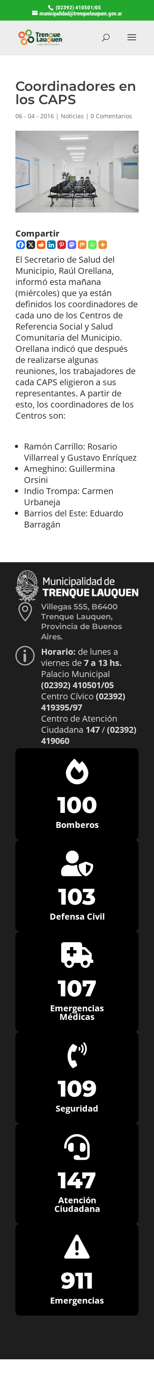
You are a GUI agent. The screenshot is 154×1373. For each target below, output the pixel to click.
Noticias (72, 116)
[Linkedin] (51, 244)
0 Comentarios (111, 116)
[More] (102, 244)
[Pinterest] (61, 244)
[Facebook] (20, 244)
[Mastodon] (72, 244)
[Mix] (82, 244)
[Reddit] (41, 244)
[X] (31, 244)
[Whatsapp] (92, 244)
